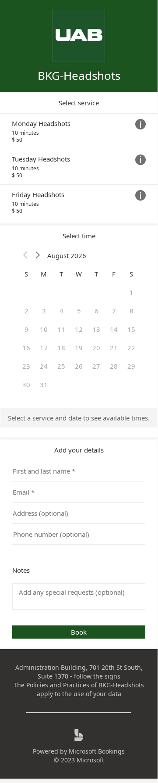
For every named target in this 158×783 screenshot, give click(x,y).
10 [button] (44, 329)
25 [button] (61, 366)
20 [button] (96, 347)
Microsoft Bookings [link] (97, 751)
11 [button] (61, 329)
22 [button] (131, 347)
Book (79, 632)
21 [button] (114, 347)
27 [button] (96, 366)
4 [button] (61, 310)
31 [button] (44, 384)
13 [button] (96, 329)
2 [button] (26, 310)
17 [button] (44, 347)
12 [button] (79, 329)
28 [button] (114, 366)
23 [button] (26, 366)
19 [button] (79, 347)
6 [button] (96, 310)
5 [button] (79, 310)
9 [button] (26, 329)
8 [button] (131, 310)
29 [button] (131, 366)
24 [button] (44, 366)
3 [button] (44, 310)
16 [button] (26, 347)
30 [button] (26, 384)
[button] (25, 255)
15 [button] (131, 329)
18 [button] (61, 347)
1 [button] (131, 292)
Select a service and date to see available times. (79, 417)
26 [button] (79, 366)
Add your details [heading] (79, 449)
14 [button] (114, 329)
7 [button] (114, 310)
